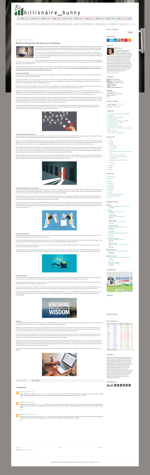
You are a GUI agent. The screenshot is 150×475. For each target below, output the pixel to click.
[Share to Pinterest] (39, 380)
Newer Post (19, 447)
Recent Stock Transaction (114, 126)
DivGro (110, 205)
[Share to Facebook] (37, 380)
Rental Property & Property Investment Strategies (119, 128)
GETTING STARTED (88, 24)
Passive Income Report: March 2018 (116, 239)
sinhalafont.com (40, 404)
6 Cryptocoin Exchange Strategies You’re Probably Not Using (118, 227)
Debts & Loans (111, 119)
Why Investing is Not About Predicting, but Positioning (118, 251)
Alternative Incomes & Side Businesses (117, 113)
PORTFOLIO (35, 24)
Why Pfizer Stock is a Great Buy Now (117, 154)
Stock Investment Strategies (114, 132)
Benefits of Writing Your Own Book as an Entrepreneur (118, 157)
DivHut (110, 210)
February (111, 162)
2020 (109, 144)
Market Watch (111, 187)
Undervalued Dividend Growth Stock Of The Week (119, 233)
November (112, 147)
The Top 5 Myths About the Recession (117, 221)
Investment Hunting (113, 225)
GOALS (76, 24)
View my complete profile (113, 72)
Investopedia (111, 185)
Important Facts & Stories (114, 122)
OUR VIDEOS (112, 24)
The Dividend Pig (112, 256)
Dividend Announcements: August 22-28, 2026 (119, 206)
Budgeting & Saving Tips (114, 117)
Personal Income (113, 243)
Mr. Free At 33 (112, 231)
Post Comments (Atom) (27, 449)
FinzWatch (110, 181)
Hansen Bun (119, 48)
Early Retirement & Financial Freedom (117, 120)
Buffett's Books (111, 176)
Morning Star (111, 188)
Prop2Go (110, 192)
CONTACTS (122, 24)
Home (59, 447)
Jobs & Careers (111, 124)
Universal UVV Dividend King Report (117, 216)
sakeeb (21, 402)
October (111, 149)
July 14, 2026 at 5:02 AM (29, 402)
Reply (21, 397)
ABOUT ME (25, 24)
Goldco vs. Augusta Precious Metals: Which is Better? (118, 245)
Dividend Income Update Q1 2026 (116, 211)
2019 (109, 165)
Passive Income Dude (114, 238)
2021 (109, 141)
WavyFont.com (45, 416)
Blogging (110, 115)
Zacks (109, 197)
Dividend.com (111, 178)
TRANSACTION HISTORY (64, 24)
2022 (109, 139)
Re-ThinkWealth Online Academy (115, 194)
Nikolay (21, 414)
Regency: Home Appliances (114, 195)
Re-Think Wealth (112, 249)
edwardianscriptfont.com (42, 393)
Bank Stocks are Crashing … (115, 263)
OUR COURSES (101, 24)
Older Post (100, 447)
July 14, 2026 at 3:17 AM (28, 391)
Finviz (109, 180)
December (112, 145)
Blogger (97, 462)
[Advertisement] (58, 32)
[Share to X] (35, 380)
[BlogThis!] (34, 380)
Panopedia (110, 190)
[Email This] (32, 380)
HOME (18, 24)
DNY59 (87, 462)
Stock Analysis (111, 131)
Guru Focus (110, 183)
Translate (118, 106)
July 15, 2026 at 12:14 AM (30, 414)
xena (21, 391)
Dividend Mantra (112, 220)
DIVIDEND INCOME (47, 24)
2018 (109, 167)
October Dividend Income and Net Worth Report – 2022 (119, 258)
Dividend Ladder (112, 215)
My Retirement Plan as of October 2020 (118, 160)
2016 (109, 169)
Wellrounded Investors (114, 262)
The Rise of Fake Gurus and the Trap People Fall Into (120, 152)
